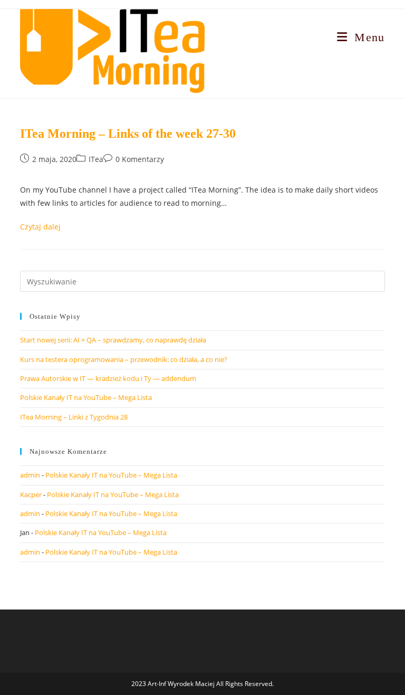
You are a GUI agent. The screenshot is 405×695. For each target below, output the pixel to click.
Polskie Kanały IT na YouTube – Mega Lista (86, 397)
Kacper (31, 494)
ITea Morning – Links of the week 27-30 (128, 133)
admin (30, 475)
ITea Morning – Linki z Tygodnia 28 (74, 417)
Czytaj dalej (40, 227)
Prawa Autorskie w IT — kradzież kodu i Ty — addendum (108, 378)
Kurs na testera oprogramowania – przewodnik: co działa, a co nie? (123, 359)
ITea (96, 159)
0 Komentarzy (139, 159)
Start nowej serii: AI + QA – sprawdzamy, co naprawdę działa (113, 340)
